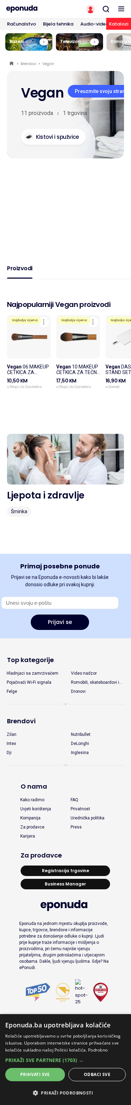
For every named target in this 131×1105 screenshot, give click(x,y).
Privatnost (80, 808)
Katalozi (118, 24)
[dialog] (65, 1059)
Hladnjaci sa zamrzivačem (32, 673)
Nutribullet (80, 734)
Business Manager (65, 884)
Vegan (48, 63)
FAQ (74, 799)
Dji (9, 752)
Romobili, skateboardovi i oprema (95, 683)
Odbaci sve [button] (97, 1074)
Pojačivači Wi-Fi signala (29, 682)
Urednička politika (87, 818)
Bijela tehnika (58, 24)
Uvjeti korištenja (35, 808)
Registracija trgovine (65, 871)
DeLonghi (80, 743)
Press (76, 827)
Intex (11, 743)
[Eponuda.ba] (33, 9)
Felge (12, 691)
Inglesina (80, 752)
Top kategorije (30, 659)
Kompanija (30, 818)
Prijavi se (60, 622)
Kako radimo (32, 799)
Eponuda (12, 64)
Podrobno (98, 1050)
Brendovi (28, 63)
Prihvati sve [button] (35, 1074)
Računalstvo (21, 24)
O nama (34, 786)
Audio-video (94, 24)
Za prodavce (32, 827)
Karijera (27, 836)
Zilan (11, 734)
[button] (65, 1060)
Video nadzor (84, 673)
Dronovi (78, 691)
